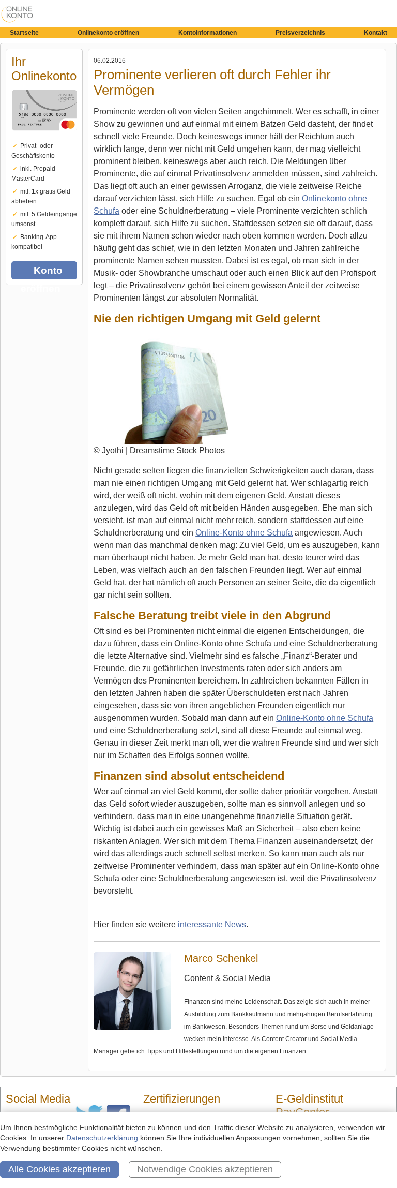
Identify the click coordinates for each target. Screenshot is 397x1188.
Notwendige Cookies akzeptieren (205, 1169)
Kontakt (375, 32)
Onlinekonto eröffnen (108, 32)
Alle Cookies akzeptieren (59, 1169)
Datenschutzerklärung (102, 1138)
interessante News (212, 924)
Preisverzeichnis (300, 32)
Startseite (24, 32)
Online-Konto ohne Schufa (244, 532)
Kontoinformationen (207, 32)
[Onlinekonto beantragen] (44, 137)
